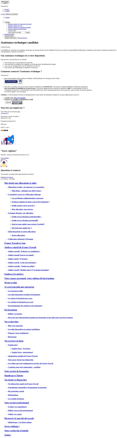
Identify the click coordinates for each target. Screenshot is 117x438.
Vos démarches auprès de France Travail (23, 384)
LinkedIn (19, 27)
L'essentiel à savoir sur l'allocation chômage (24, 194)
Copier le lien (12, 30)
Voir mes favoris (22, 38)
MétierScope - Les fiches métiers (20, 422)
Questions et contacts (7, 177)
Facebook (19, 24)
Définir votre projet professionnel (20, 410)
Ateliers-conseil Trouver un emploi (21, 255)
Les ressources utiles (15, 291)
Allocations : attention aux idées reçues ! (26, 191)
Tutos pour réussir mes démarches (20, 360)
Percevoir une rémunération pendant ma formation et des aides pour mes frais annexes (40, 318)
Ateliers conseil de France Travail (20, 247)
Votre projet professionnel (16, 403)
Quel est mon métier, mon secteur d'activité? (28, 224)
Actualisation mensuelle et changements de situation (27, 387)
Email (17, 29)
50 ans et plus (10, 282)
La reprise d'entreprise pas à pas (20, 298)
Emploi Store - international (22, 352)
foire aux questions (20, 98)
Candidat (7, 11)
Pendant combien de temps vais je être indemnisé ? (30, 202)
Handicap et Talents (13, 375)
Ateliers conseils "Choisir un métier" (21, 266)
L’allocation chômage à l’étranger (20, 239)
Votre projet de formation (16, 371)
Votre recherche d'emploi (16, 430)
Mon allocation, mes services (22, 209)
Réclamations (13, 395)
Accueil (6, 9)
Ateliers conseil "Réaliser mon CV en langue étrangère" (28, 270)
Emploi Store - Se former (21, 349)
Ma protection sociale (16, 391)
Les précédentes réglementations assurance (27, 198)
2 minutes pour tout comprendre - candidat (24, 367)
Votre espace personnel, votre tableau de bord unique (29, 278)
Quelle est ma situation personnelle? (25, 220)
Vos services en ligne (13, 341)
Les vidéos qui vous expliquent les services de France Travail (30, 363)
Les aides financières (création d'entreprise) (24, 295)
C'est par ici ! (4, 113)
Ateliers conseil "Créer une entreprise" (22, 263)
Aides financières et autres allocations (22, 232)
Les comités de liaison (16, 399)
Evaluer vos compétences (17, 407)
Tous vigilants (5, 158)
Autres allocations (18, 235)
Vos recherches (11, 321)
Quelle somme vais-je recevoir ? (23, 206)
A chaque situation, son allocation (20, 213)
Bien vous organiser (15, 326)
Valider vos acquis (15, 414)
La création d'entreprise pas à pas (20, 302)
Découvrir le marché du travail (19, 418)
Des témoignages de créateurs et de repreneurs (25, 306)
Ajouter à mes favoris (10, 38)
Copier (27, 32)
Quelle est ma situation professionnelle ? (26, 217)
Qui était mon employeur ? (22, 228)
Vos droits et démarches (15, 380)
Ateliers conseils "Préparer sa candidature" (24, 251)
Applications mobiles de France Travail (22, 356)
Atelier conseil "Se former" (18, 259)
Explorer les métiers (13, 274)
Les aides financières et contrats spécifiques (24, 329)
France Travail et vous (15, 243)
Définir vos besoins (15, 314)
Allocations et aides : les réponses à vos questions (26, 187)
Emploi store (13, 345)
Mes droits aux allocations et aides (20, 183)
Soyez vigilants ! (12, 426)
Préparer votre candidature (18, 333)
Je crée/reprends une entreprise (19, 287)
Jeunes (7, 435)
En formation (10, 310)
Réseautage (12, 337)
